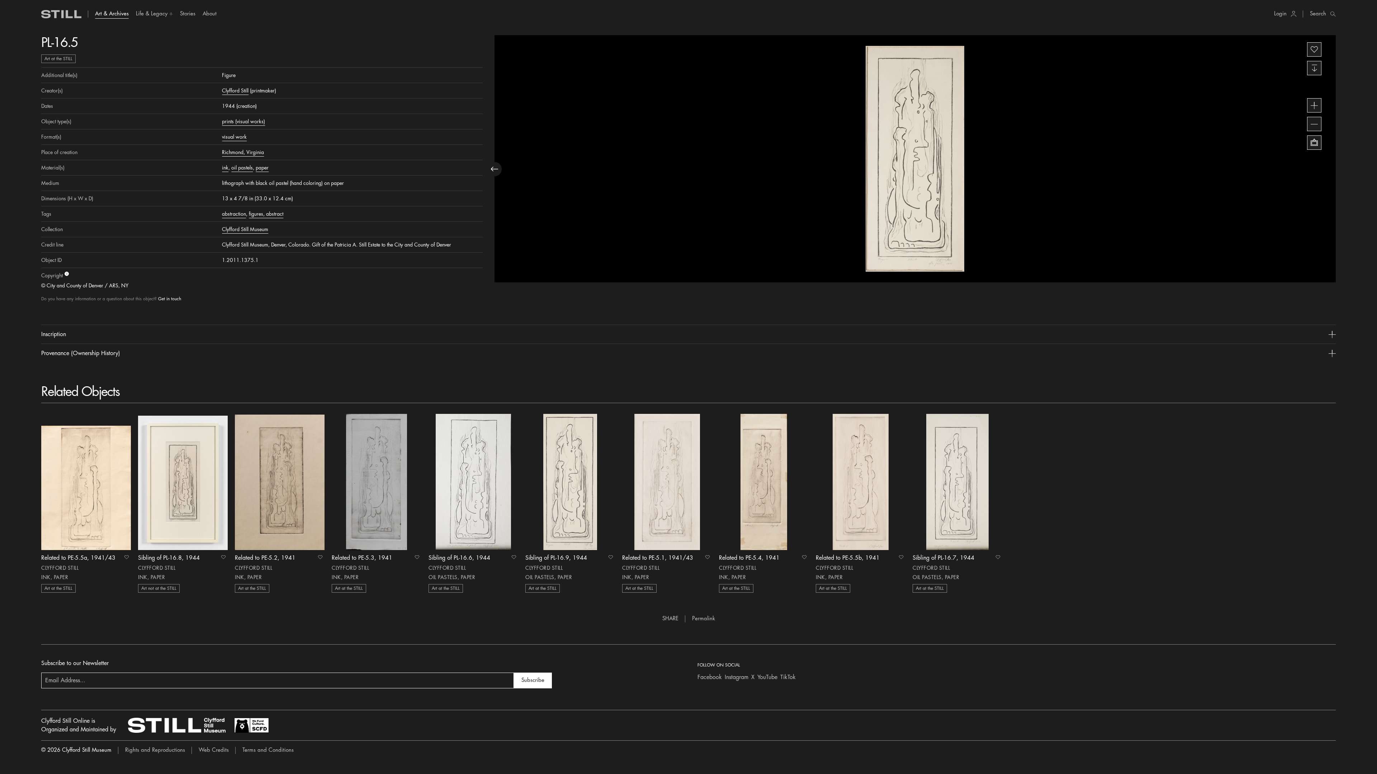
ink (225, 167)
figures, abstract (266, 213)
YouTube (767, 677)
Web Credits (214, 750)
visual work (234, 136)
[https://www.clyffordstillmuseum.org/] (177, 725)
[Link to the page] (61, 14)
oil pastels (242, 167)
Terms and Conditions (268, 750)
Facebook (709, 677)
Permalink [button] (703, 618)
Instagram (736, 677)
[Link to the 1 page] (86, 482)
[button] (154, 14)
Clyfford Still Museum (245, 229)
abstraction (234, 213)
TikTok (788, 677)
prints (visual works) (243, 121)
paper (262, 167)
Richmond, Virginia (243, 152)
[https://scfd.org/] (251, 725)
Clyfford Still (235, 90)
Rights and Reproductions (155, 750)
